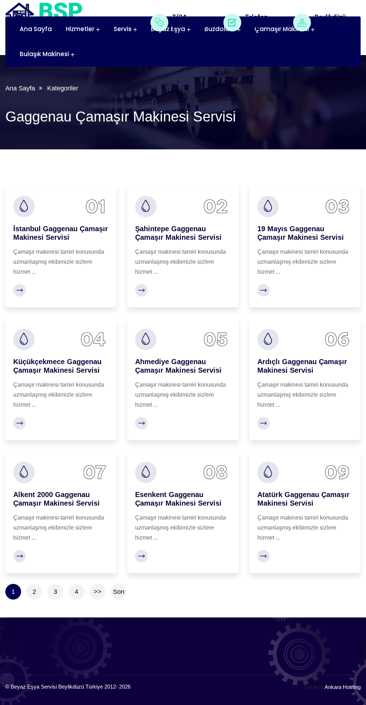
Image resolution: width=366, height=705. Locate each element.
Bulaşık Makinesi (44, 54)
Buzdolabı (219, 29)
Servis (123, 29)
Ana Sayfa (36, 29)
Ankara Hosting (343, 687)
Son (118, 591)
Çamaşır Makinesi (281, 29)
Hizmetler (80, 29)
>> (98, 591)
